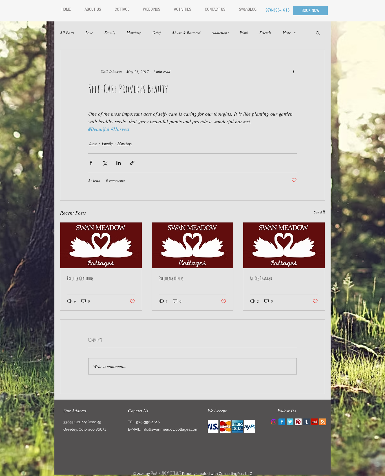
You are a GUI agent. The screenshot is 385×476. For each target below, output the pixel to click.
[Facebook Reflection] (281, 421)
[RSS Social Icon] (322, 421)
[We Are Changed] (284, 245)
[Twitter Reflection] (290, 421)
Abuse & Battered (186, 32)
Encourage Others (171, 278)
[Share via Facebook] (91, 163)
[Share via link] (132, 163)
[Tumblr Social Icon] (306, 421)
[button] (317, 32)
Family (109, 32)
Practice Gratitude (80, 278)
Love (89, 32)
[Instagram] (273, 421)
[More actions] (293, 71)
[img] (213, 426)
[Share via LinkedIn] (118, 163)
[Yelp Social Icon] (314, 421)
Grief (156, 32)
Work (244, 32)
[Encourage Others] (192, 245)
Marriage (134, 32)
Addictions (220, 32)
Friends (265, 32)
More (286, 32)
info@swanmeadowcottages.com (170, 429)
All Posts (67, 32)
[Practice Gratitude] (101, 245)
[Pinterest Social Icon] (298, 421)
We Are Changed (261, 278)
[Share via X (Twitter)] (104, 163)
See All (319, 212)
